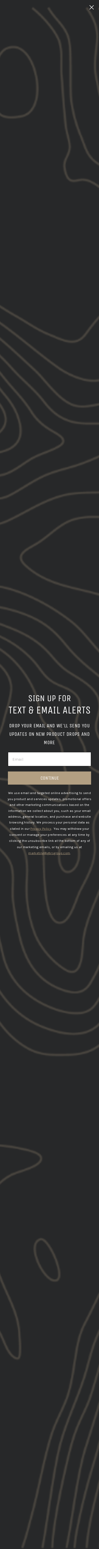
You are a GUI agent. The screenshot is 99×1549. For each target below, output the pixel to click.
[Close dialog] (91, 7)
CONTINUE (49, 778)
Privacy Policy (40, 829)
